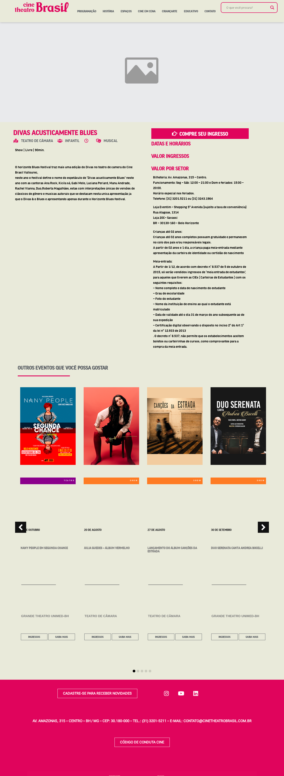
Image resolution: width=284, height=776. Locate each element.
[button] (263, 527)
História (108, 11)
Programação (86, 11)
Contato (210, 11)
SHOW (134, 480)
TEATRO (69, 480)
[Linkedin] (195, 693)
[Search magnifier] (272, 7)
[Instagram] (166, 693)
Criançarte (169, 11)
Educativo (191, 11)
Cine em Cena (147, 11)
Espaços (126, 11)
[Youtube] (181, 693)
